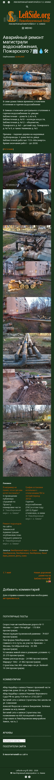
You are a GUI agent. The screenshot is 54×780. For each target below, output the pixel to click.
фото (18, 556)
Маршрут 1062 (10, 661)
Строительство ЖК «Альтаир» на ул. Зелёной (25, 665)
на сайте (15, 754)
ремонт (11, 556)
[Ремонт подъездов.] (14, 533)
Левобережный (22, 553)
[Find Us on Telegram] (8, 2)
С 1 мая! (7, 572)
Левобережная (9, 553)
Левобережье (35, 553)
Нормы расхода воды (13, 658)
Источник (8, 149)
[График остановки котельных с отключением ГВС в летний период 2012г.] (37, 503)
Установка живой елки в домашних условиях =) (26, 652)
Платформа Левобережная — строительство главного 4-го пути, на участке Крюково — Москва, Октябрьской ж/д (25, 643)
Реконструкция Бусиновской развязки (21, 633)
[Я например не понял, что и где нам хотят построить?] (14, 500)
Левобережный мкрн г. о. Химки (24, 550)
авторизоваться (11, 598)
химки (24, 556)
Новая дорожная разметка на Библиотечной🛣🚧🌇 (42, 577)
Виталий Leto (9, 700)
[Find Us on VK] (4, 2)
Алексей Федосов (11, 706)
